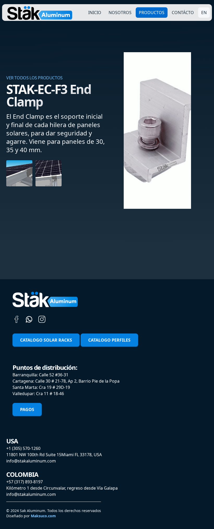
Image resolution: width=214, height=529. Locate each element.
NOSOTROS (120, 12)
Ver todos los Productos (34, 78)
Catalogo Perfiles (109, 340)
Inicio (94, 12)
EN (204, 12)
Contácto (183, 12)
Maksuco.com (43, 515)
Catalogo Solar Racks (46, 340)
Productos (151, 12)
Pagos (27, 409)
